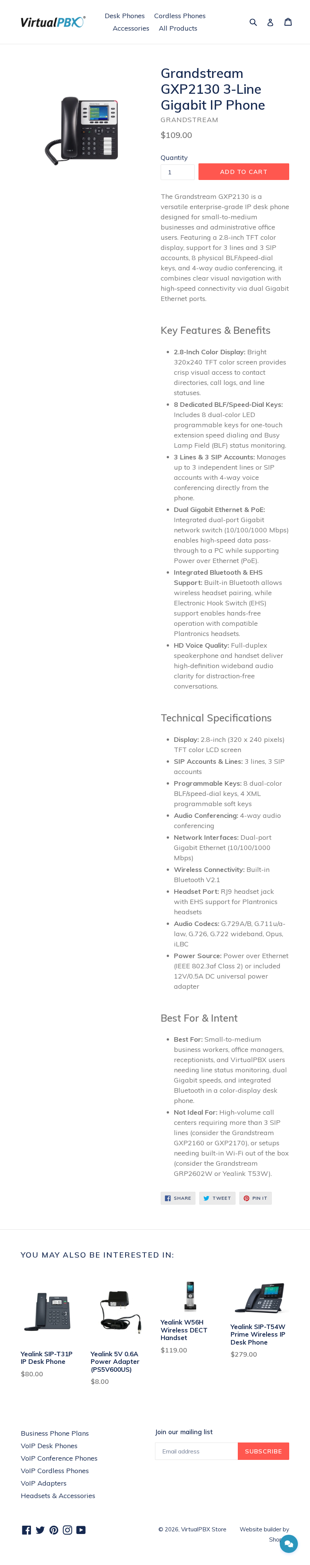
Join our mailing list (183, 1432)
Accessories (131, 28)
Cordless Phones (180, 15)
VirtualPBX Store (203, 1529)
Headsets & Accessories (58, 1495)
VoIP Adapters (44, 1483)
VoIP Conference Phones (59, 1458)
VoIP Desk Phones (49, 1445)
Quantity (174, 157)
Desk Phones (125, 15)
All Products (178, 28)
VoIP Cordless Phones (55, 1470)
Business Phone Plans (55, 1433)
